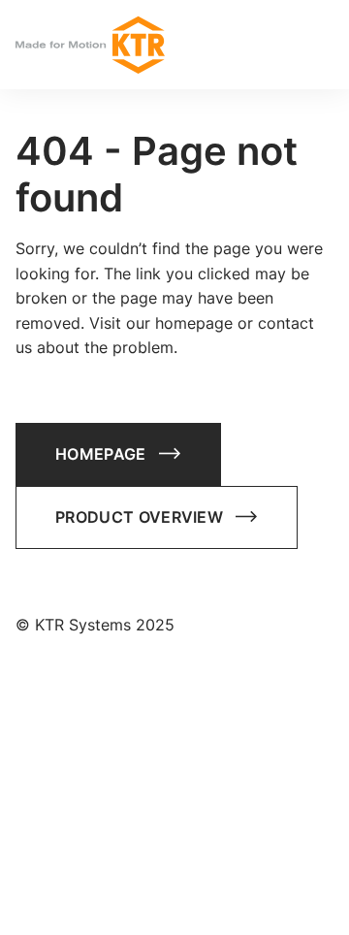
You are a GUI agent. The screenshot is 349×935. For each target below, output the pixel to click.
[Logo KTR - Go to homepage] (90, 45)
